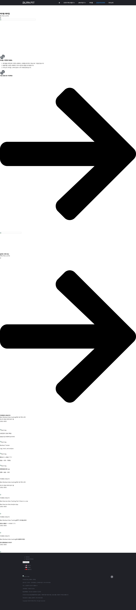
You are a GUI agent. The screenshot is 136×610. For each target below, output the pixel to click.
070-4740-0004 (47, 582)
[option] (69, 565)
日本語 (28, 567)
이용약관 (27, 557)
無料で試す (3, 463)
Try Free (2, 452)
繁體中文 (29, 569)
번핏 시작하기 (3, 440)
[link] (68, 242)
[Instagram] (111, 576)
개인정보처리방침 (29, 559)
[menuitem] (59, 2)
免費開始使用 (3, 475)
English (29, 565)
